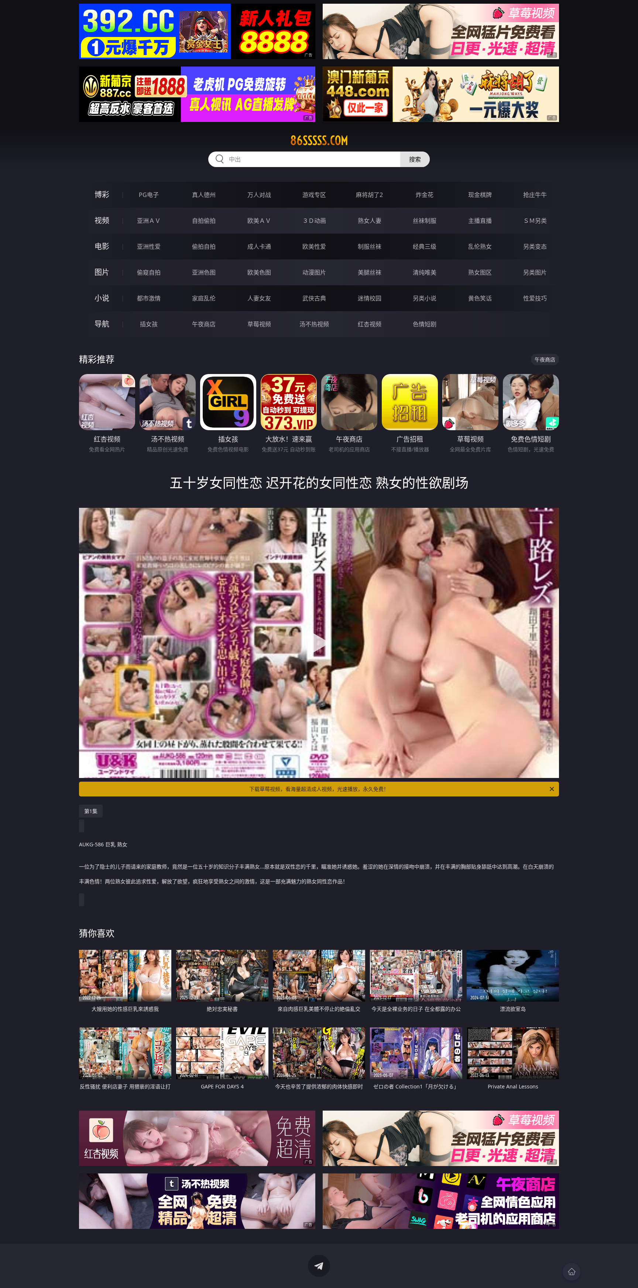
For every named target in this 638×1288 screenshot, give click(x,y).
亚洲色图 (204, 272)
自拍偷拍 (204, 221)
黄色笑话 (480, 298)
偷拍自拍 (204, 246)
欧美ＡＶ (259, 221)
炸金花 (424, 195)
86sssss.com (319, 140)
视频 (102, 220)
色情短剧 (424, 324)
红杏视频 (369, 324)
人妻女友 (259, 298)
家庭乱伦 (204, 298)
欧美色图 (259, 272)
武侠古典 (314, 298)
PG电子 (149, 195)
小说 (102, 298)
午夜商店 (204, 324)
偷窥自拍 (149, 272)
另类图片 (535, 272)
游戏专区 (314, 195)
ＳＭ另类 (535, 221)
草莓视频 (259, 324)
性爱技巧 (535, 298)
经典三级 (424, 246)
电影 (102, 246)
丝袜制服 (424, 221)
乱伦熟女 (480, 246)
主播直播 (480, 221)
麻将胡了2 (369, 195)
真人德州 (204, 195)
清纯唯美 (424, 272)
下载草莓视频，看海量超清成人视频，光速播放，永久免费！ (319, 788)
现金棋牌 (480, 195)
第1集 (90, 811)
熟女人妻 (369, 221)
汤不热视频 (314, 324)
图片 (102, 272)
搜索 (415, 159)
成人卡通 (259, 246)
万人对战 (259, 195)
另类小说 (424, 298)
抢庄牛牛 (535, 195)
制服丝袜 (369, 246)
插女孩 (149, 324)
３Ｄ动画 (314, 221)
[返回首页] (571, 1272)
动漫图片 (314, 272)
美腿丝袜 (369, 272)
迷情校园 (369, 298)
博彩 (102, 195)
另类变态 (535, 246)
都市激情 (149, 298)
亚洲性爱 (149, 246)
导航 (102, 324)
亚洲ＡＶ (149, 221)
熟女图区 (480, 272)
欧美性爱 (314, 246)
